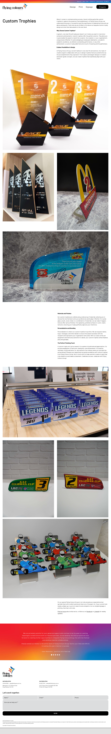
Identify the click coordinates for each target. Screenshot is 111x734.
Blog (87, 1)
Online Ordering (99, 1)
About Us (79, 1)
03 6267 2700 (42, 683)
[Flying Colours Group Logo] (15, 4)
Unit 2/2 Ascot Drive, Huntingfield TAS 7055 (48, 685)
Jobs (84, 1)
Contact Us (92, 1)
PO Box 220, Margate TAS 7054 (45, 687)
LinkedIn (96, 611)
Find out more (62, 611)
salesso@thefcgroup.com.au (52, 683)
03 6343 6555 (5, 683)
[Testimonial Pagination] (51, 650)
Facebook (89, 611)
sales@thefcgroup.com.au (15, 683)
